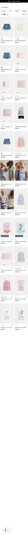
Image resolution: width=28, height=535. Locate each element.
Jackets (4, 11)
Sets (10, 11)
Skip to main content (14, 1)
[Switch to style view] (2, 14)
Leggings (24, 11)
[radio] (1, 38)
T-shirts (16, 11)
